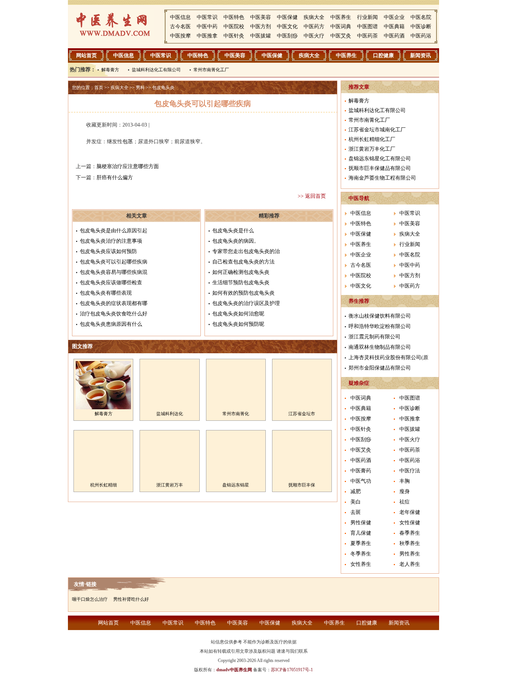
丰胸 (404, 481)
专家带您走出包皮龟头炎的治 (246, 251)
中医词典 (340, 26)
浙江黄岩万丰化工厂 (372, 149)
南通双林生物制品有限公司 (380, 347)
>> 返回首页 (312, 196)
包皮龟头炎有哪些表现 (106, 293)
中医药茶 (367, 36)
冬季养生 (360, 554)
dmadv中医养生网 (234, 669)
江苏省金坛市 (301, 413)
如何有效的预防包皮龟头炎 (243, 293)
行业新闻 (367, 17)
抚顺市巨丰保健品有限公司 (380, 168)
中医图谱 (367, 26)
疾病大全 (314, 17)
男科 (140, 87)
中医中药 (207, 26)
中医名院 (420, 17)
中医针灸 (233, 36)
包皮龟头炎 (163, 87)
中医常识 (207, 17)
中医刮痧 (287, 36)
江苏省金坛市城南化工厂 (377, 129)
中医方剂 (260, 26)
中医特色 (233, 17)
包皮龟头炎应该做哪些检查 (111, 282)
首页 (98, 87)
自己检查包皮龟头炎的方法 (243, 262)
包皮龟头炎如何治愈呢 (238, 314)
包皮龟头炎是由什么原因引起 (113, 230)
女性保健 (409, 522)
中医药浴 (420, 36)
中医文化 (287, 26)
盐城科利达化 (169, 413)
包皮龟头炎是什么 (233, 230)
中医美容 (260, 17)
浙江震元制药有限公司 (374, 337)
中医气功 (360, 481)
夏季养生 (360, 543)
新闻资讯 (420, 55)
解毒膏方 (110, 69)
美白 (355, 502)
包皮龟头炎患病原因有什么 (111, 324)
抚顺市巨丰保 (301, 485)
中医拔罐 (260, 36)
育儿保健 (360, 533)
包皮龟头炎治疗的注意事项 (111, 241)
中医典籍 (394, 26)
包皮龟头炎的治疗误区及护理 (246, 303)
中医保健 (287, 17)
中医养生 (340, 17)
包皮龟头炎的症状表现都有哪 (113, 303)
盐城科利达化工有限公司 (156, 69)
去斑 (355, 512)
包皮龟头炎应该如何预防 (108, 251)
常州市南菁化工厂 (211, 69)
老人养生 (409, 564)
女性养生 (360, 564)
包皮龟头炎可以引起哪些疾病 (113, 262)
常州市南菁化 (235, 413)
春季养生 (409, 533)
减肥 (355, 491)
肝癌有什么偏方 (115, 177)
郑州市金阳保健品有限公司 (380, 368)
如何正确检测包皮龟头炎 (240, 272)
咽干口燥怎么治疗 (90, 599)
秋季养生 (409, 543)
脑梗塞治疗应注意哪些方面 (128, 166)
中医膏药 (360, 470)
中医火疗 (314, 36)
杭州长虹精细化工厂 (372, 139)
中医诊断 (420, 26)
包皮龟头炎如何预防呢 (238, 324)
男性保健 (360, 522)
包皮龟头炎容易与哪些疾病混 (113, 272)
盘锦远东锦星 (235, 485)
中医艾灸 (340, 36)
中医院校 (233, 26)
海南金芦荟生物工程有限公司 (382, 178)
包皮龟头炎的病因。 (235, 241)
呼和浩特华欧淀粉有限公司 (380, 326)
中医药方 (314, 26)
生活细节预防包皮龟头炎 (240, 282)
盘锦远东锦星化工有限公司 (380, 158)
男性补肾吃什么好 (131, 599)
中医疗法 (409, 470)
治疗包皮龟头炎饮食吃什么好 (113, 314)
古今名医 (180, 26)
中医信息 (180, 17)
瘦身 (404, 491)
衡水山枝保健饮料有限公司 (380, 316)
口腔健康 (383, 55)
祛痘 (404, 502)
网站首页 (86, 55)
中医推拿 (207, 36)
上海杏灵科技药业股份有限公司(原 (388, 357)
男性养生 (409, 554)
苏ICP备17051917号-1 (292, 669)
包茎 (127, 141)
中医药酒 (394, 36)
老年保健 (409, 512)
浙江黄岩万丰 (169, 485)
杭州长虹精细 (103, 485)
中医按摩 (180, 36)
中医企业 (394, 17)
